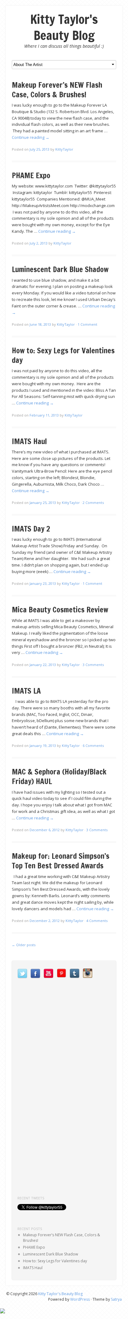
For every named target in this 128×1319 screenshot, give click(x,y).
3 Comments (93, 664)
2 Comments (93, 502)
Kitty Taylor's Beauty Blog (64, 27)
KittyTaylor (64, 149)
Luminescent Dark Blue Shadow (60, 269)
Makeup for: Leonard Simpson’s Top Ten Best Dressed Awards (60, 861)
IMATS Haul (29, 441)
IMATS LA (26, 691)
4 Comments (96, 920)
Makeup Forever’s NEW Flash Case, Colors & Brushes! (57, 90)
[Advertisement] (64, 1141)
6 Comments (93, 745)
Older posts (23, 944)
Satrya (116, 1299)
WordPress (80, 1299)
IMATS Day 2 (31, 528)
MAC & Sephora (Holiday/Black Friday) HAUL (59, 776)
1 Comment (87, 324)
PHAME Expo (31, 175)
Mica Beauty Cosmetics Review (60, 609)
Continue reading (30, 137)
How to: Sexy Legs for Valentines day (63, 355)
